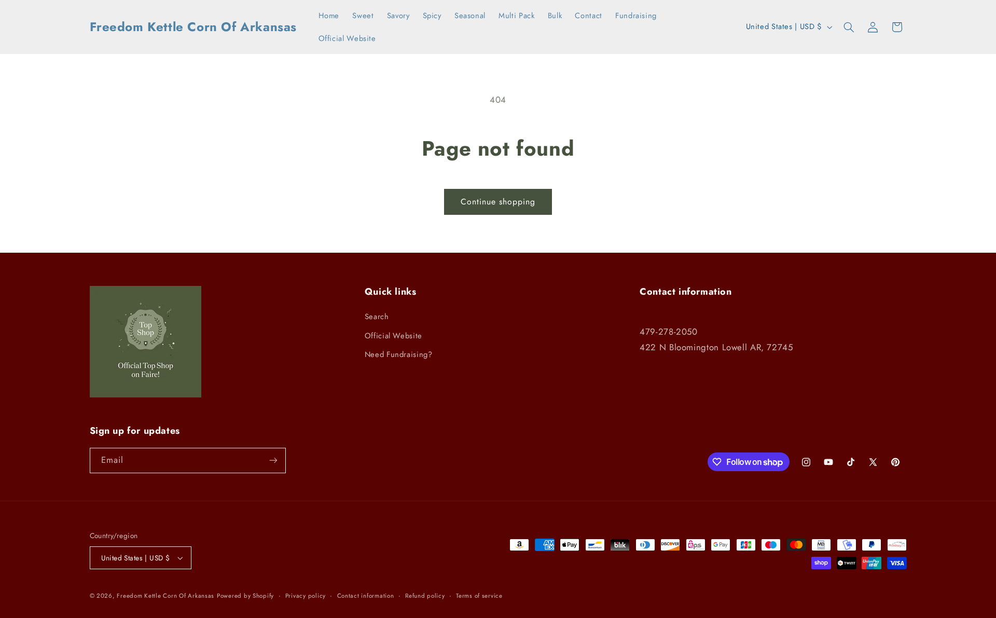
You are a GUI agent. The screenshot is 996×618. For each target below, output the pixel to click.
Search (377, 316)
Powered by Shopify (245, 596)
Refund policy (425, 596)
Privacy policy (305, 596)
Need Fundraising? (399, 354)
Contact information (365, 596)
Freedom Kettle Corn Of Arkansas (165, 596)
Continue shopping (498, 202)
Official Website (393, 335)
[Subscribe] (273, 460)
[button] (849, 27)
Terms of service (479, 596)
